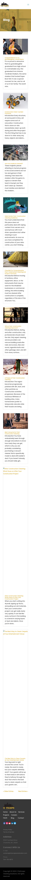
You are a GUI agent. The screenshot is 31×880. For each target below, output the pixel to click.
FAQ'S (5, 818)
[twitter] (15, 823)
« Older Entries (8, 791)
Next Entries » (23, 791)
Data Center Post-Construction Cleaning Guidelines (15, 217)
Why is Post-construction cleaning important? (13, 327)
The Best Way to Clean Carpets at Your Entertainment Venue (15, 759)
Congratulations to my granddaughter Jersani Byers (14, 58)
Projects (6, 815)
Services (21, 812)
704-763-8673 (8, 859)
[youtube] (9, 823)
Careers (14, 815)
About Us (13, 812)
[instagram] (7, 823)
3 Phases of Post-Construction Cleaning (15, 379)
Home (5, 812)
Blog (12, 818)
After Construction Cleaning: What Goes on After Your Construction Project (14, 597)
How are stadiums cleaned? (14, 164)
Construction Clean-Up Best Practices (14, 112)
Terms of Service (8, 832)
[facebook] (4, 823)
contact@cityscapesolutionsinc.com (15, 853)
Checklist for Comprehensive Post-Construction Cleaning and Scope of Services (15, 272)
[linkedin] (12, 823)
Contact (21, 818)
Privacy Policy (7, 830)
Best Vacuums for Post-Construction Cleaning (12, 433)
